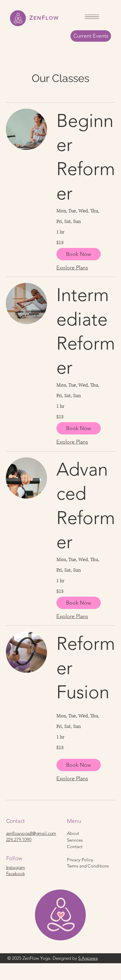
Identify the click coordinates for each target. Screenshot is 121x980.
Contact (75, 846)
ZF (44, 17)
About (73, 833)
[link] (85, 157)
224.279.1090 (18, 839)
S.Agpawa (88, 958)
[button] (78, 254)
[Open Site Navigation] (92, 17)
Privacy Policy (80, 859)
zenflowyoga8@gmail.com (31, 833)
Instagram (15, 867)
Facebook (15, 873)
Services (75, 840)
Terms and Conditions (88, 866)
